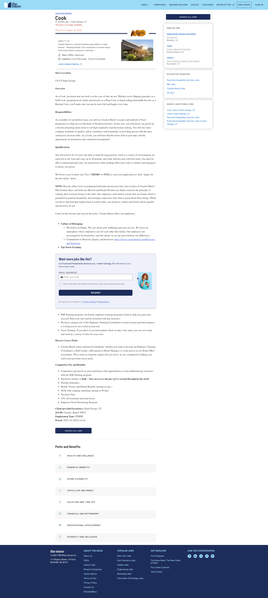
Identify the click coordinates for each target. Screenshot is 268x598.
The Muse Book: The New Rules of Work (165, 561)
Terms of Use (90, 578)
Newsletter (224, 5)
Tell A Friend (156, 571)
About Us (88, 555)
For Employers (157, 555)
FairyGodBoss (90, 591)
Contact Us (89, 587)
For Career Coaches (160, 567)
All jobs (170, 92)
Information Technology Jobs (130, 578)
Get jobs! (95, 292)
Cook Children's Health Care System (183, 61)
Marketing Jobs (124, 573)
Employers (244, 5)
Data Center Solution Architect (181, 34)
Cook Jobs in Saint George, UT (181, 110)
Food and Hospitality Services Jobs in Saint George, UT (187, 122)
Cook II (170, 58)
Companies (160, 5)
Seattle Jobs (123, 564)
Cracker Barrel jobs (176, 88)
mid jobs (171, 84)
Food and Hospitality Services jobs (183, 80)
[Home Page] (12, 5)
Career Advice (90, 573)
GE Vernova (172, 37)
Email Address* (68, 272)
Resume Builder (178, 5)
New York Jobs (124, 555)
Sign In (259, 5)
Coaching (207, 5)
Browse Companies (93, 569)
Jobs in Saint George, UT (178, 114)
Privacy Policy (103, 302)
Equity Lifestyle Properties (179, 49)
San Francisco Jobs (126, 560)
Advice (195, 5)
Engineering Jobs (125, 569)
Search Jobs (89, 564)
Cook (169, 46)
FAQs (86, 560)
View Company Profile (68, 64)
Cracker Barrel (63, 13)
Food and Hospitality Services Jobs (183, 117)
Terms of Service (90, 302)
